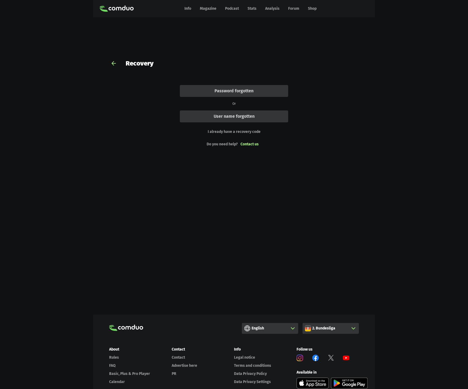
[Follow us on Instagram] (300, 359)
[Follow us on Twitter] (331, 359)
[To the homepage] (117, 8)
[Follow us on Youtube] (346, 359)
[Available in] (313, 383)
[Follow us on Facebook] (315, 359)
